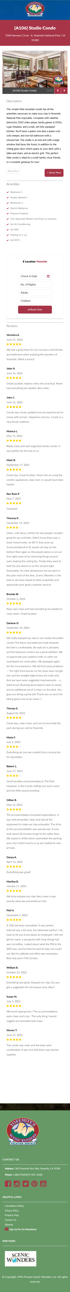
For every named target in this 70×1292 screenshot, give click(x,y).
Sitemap (9, 1225)
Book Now (36, 309)
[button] (54, 173)
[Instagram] (17, 1184)
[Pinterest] (34, 1184)
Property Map (12, 1215)
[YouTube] (43, 1184)
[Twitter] (25, 1184)
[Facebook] (8, 1184)
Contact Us (10, 1220)
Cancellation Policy (14, 1206)
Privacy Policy (12, 1211)
